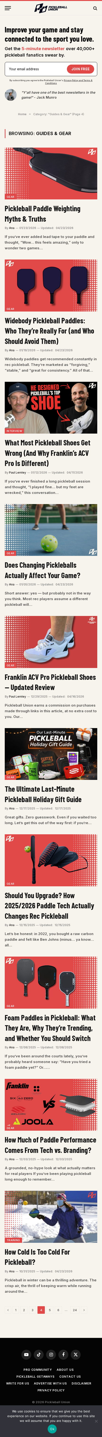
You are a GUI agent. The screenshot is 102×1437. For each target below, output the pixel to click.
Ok (52, 1429)
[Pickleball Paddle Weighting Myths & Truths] (51, 173)
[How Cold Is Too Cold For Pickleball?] (51, 1217)
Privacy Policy (51, 1390)
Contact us (70, 1376)
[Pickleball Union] (51, 8)
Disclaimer (81, 1383)
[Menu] (8, 8)
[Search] (94, 8)
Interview (14, 431)
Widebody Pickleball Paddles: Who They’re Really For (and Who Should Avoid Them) (49, 330)
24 (75, 1310)
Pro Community (37, 1369)
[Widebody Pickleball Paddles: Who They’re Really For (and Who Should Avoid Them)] (51, 285)
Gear (10, 196)
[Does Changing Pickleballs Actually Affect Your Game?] (51, 530)
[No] (96, 1421)
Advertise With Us (50, 1383)
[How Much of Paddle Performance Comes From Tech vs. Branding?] (51, 1105)
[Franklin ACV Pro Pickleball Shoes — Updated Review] (51, 642)
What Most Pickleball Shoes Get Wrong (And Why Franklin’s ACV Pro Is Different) (47, 452)
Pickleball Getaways (35, 1376)
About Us (65, 1369)
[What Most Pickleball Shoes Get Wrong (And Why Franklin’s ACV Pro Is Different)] (51, 408)
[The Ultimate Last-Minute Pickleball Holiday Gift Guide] (51, 754)
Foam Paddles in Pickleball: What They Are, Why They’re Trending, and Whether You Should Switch (50, 1027)
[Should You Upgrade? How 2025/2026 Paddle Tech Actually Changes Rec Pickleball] (51, 860)
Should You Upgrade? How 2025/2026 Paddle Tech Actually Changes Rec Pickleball (49, 905)
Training (13, 1240)
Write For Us (17, 1383)
